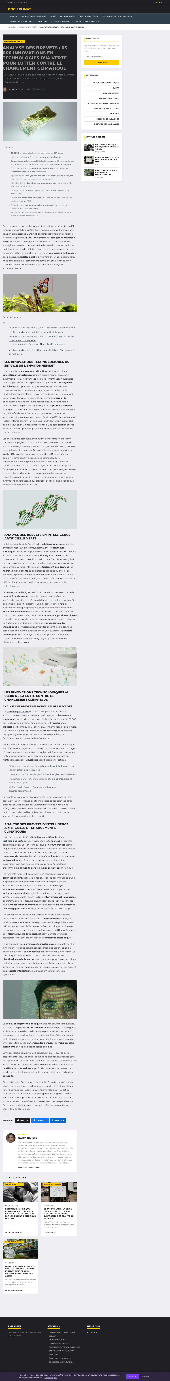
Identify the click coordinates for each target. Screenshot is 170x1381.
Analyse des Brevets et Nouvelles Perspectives (40, 344)
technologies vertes (60, 600)
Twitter (24, 1120)
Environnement (67, 16)
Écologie (42, 21)
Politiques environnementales (117, 16)
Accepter (132, 1376)
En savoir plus (50, 1377)
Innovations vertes (88, 16)
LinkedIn (59, 1120)
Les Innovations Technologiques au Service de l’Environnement (42, 327)
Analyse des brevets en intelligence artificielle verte (36, 332)
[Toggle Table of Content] (5, 323)
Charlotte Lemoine (14, 1233)
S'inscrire (102, 63)
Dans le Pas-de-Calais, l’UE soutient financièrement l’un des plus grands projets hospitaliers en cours (20, 1271)
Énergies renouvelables (88, 21)
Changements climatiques (33, 16)
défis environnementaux (16, 484)
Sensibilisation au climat (22, 21)
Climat (53, 16)
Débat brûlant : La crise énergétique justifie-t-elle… (107, 159)
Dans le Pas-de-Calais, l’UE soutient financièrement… (106, 172)
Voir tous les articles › (29, 1167)
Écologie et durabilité (62, 21)
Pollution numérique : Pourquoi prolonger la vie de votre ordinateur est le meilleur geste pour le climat (20, 1214)
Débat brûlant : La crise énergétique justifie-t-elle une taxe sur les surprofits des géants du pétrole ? (59, 1214)
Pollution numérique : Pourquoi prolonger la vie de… (107, 147)
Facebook (42, 1120)
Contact (158, 2)
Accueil (13, 16)
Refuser (145, 1376)
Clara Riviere (27, 1138)
